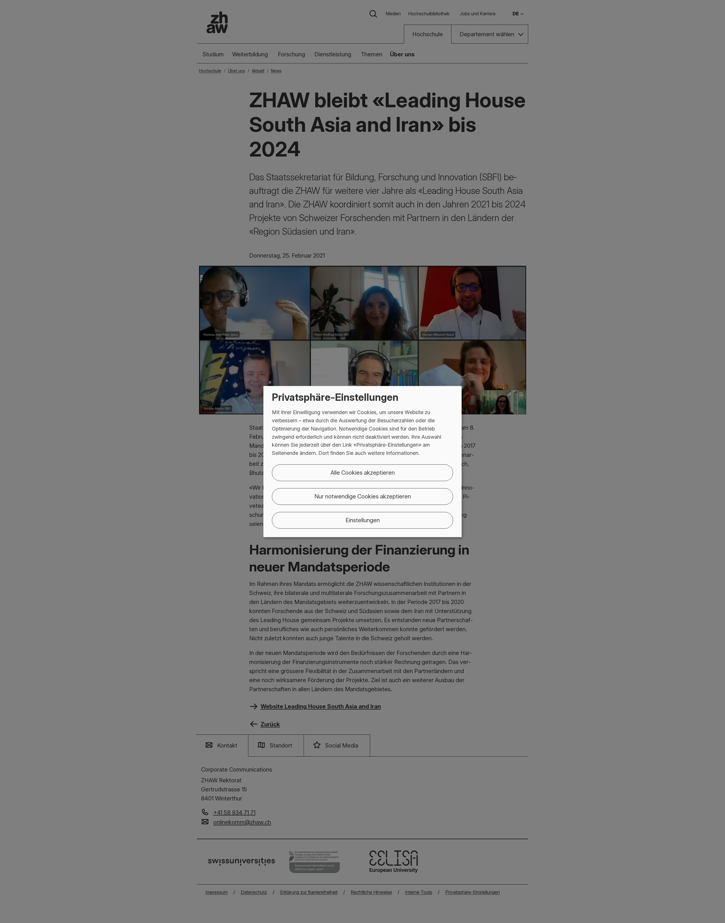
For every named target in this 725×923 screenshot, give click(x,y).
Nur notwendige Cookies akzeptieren (362, 496)
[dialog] (362, 461)
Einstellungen (363, 520)
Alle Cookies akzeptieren (362, 472)
